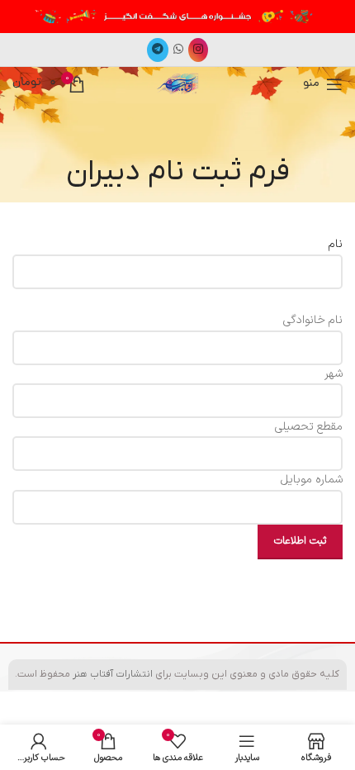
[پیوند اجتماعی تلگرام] (157, 50)
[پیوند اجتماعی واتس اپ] (178, 50)
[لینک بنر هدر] (177, 16)
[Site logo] (177, 83)
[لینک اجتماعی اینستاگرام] (198, 50)
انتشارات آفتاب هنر (113, 674)
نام (336, 244)
